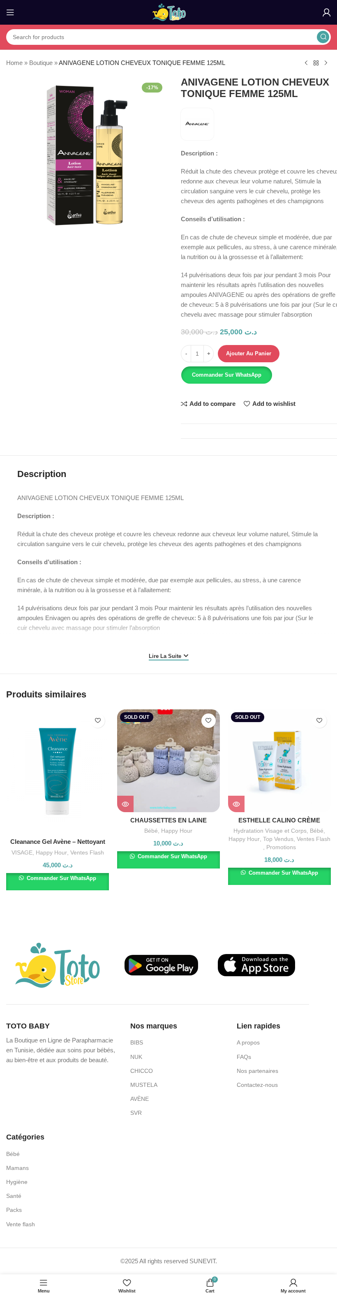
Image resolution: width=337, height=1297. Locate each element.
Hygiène (17, 1182)
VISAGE (22, 852)
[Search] (323, 37)
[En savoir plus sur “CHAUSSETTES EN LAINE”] (125, 804)
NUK (136, 1057)
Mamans (17, 1168)
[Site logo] (168, 11)
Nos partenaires (257, 1071)
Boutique (41, 62)
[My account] (327, 12)
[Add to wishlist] (97, 720)
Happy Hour (51, 852)
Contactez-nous (257, 1085)
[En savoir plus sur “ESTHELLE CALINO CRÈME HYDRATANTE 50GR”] (236, 804)
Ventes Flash (87, 852)
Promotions (281, 847)
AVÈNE (139, 1099)
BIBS (136, 1042)
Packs (14, 1210)
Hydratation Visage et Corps (270, 830)
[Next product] (326, 63)
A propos (248, 1042)
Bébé (151, 830)
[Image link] (57, 964)
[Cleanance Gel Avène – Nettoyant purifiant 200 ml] (57, 771)
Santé (13, 1196)
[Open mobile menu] (10, 12)
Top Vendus (278, 839)
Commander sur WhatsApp (226, 375)
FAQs (244, 1057)
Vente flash (20, 1224)
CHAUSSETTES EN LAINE (168, 820)
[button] (226, 375)
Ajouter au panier (248, 353)
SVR (136, 1112)
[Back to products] (316, 63)
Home (14, 62)
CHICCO (141, 1071)
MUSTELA (143, 1085)
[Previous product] (306, 63)
